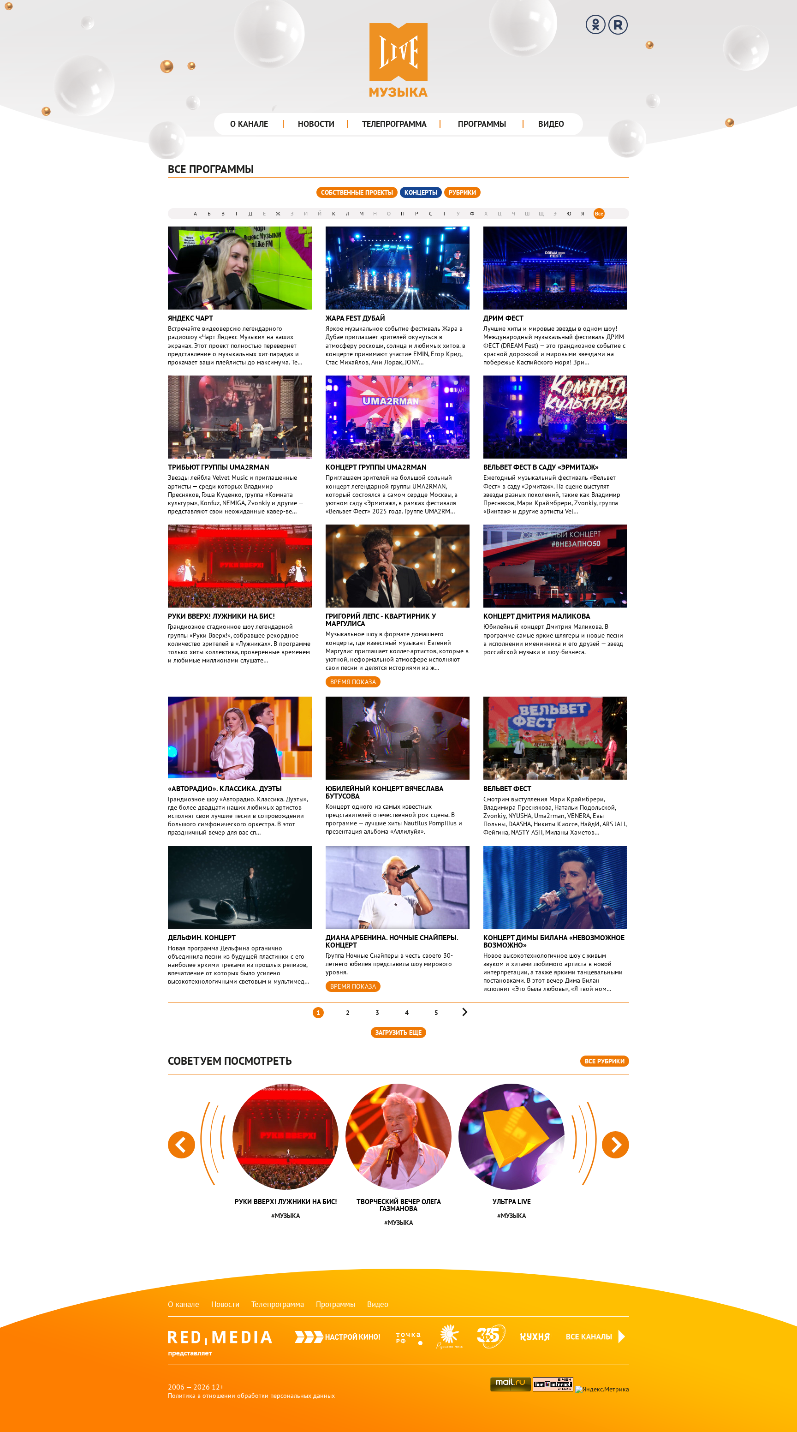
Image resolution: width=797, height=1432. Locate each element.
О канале (249, 124)
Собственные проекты (357, 192)
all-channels (596, 1347)
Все (599, 213)
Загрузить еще (398, 1032)
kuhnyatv (535, 1341)
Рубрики (462, 192)
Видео (551, 124)
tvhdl (409, 1341)
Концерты (420, 192)
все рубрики (605, 1061)
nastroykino (337, 1341)
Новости (316, 124)
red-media (220, 1347)
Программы (482, 124)
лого (398, 60)
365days (491, 1341)
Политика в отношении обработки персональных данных (251, 1395)
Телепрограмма (394, 124)
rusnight (449, 1341)
